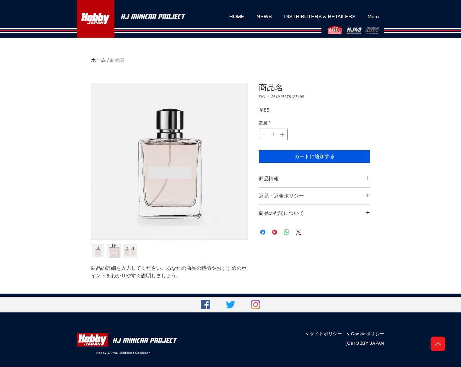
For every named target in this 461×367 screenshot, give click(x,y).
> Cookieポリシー (365, 333)
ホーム (98, 60)
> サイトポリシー (324, 333)
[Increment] (283, 134)
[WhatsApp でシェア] (286, 232)
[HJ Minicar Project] (440, 168)
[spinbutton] (273, 134)
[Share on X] (298, 232)
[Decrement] (264, 134)
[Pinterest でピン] (274, 232)
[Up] (438, 344)
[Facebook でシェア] (263, 232)
